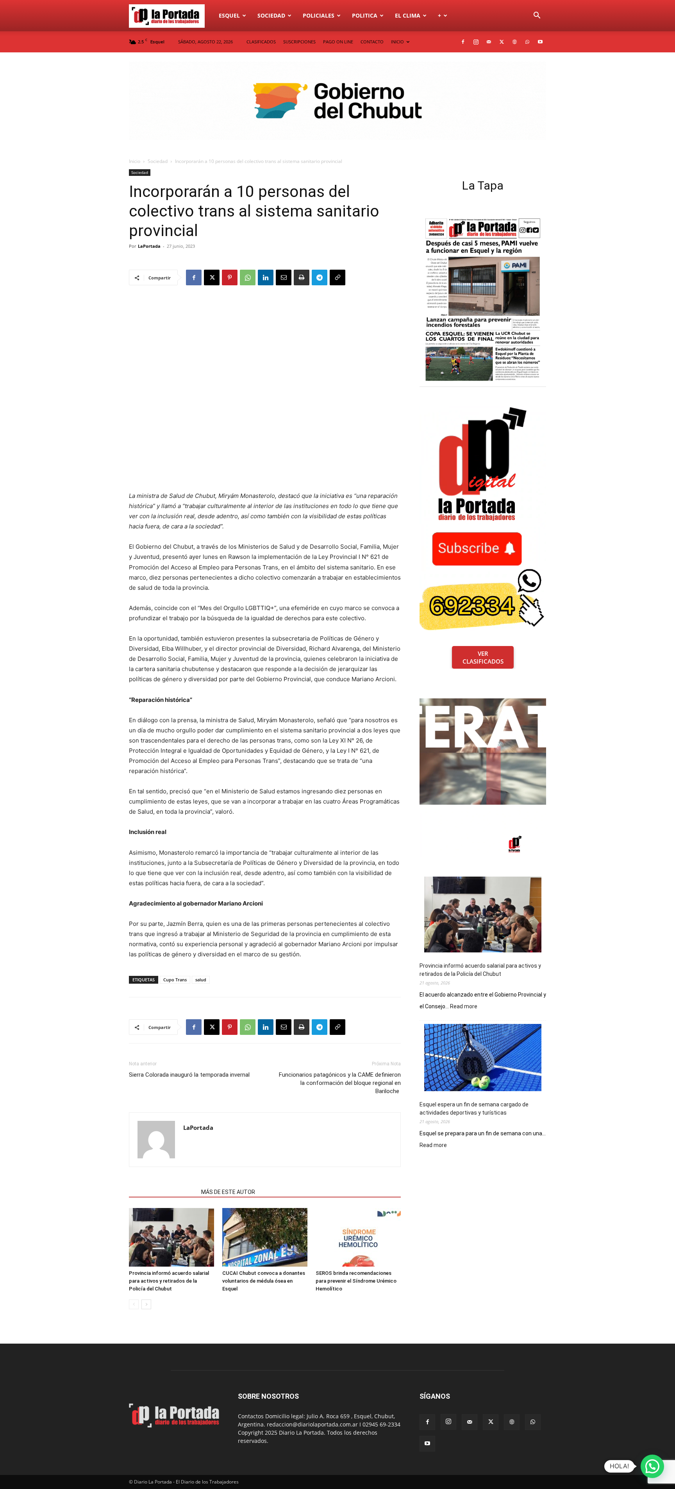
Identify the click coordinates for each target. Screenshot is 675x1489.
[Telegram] (319, 277)
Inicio (134, 161)
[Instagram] (476, 41)
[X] (501, 41)
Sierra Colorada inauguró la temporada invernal (189, 1074)
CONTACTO (372, 42)
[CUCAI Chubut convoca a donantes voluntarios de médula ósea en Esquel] (264, 1237)
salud (200, 980)
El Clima (407, 15)
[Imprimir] (301, 277)
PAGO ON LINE (338, 42)
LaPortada (149, 246)
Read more (463, 1007)
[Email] (283, 277)
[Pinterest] (230, 277)
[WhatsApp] (527, 41)
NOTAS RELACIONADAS (163, 1192)
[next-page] (146, 1304)
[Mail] (489, 41)
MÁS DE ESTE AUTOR (228, 1192)
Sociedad (271, 15)
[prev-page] (134, 1304)
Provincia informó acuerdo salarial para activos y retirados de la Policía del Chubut (169, 1281)
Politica (364, 15)
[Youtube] (540, 41)
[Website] (514, 41)
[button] (536, 16)
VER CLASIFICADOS (483, 657)
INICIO (397, 42)
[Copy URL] (337, 277)
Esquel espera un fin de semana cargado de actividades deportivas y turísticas (474, 1108)
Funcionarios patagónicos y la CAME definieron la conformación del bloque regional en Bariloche (340, 1083)
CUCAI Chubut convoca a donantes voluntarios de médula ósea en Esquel (263, 1281)
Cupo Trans (175, 980)
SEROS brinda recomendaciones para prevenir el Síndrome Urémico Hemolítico (356, 1281)
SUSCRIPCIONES (299, 42)
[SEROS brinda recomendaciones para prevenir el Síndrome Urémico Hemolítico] (358, 1237)
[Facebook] (463, 41)
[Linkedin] (265, 277)
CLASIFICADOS (261, 42)
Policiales (318, 15)
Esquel (229, 15)
